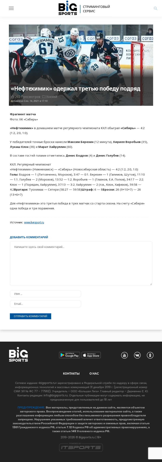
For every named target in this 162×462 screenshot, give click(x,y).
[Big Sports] (84, 8)
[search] (155, 8)
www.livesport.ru (34, 222)
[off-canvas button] (11, 8)
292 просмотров (27, 97)
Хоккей (51, 97)
